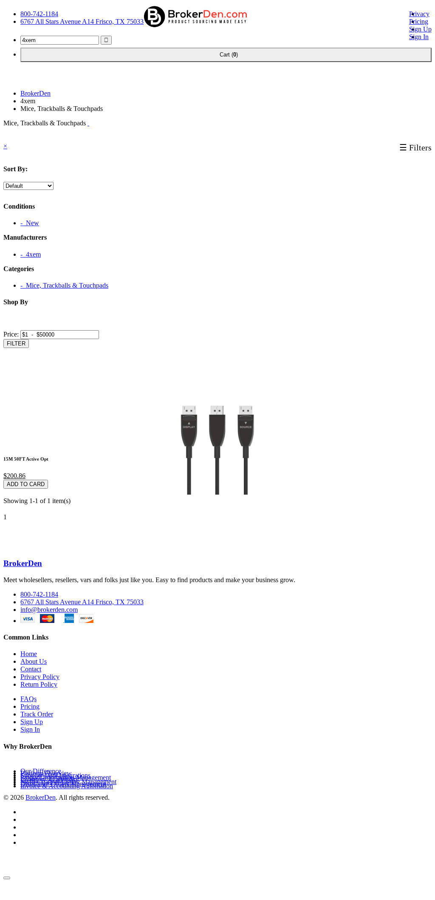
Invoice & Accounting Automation (66, 786)
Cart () (226, 54)
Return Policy (38, 684)
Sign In (419, 36)
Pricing (418, 21)
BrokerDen (35, 93)
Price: (11, 334)
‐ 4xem (30, 254)
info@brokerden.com (49, 609)
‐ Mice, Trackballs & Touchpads (64, 285)
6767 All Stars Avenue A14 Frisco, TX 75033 (82, 21)
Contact (30, 669)
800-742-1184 (39, 13)
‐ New (29, 222)
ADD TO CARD (26, 484)
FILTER (16, 343)
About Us (33, 661)
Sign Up (420, 29)
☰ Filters (415, 147)
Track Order (36, 714)
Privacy (419, 13)
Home (28, 653)
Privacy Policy (39, 676)
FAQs (28, 698)
